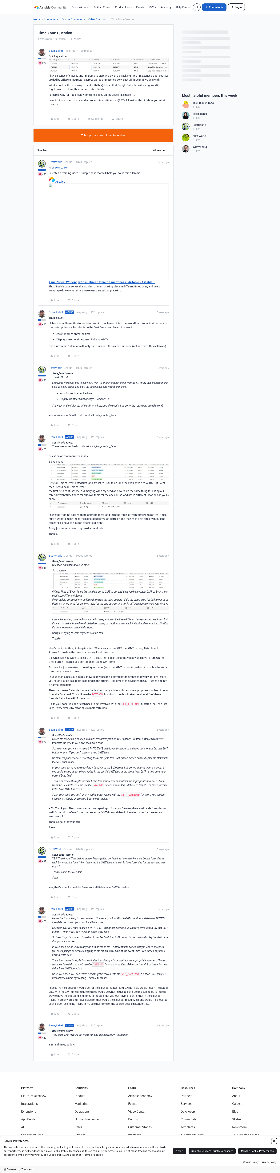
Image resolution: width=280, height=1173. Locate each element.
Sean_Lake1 (56, 50)
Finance (80, 1135)
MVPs (152, 7)
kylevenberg (200, 147)
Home (36, 19)
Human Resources (87, 1119)
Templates (188, 1127)
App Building (29, 1119)
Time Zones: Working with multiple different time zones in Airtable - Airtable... (102, 282)
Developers (188, 1111)
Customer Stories (140, 1127)
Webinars (134, 1135)
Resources (188, 1088)
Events (140, 7)
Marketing (81, 1104)
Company (238, 1088)
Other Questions (98, 19)
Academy (165, 7)
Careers (237, 1104)
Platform (27, 1088)
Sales (78, 1127)
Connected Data (32, 1135)
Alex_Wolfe (199, 136)
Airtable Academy (140, 1096)
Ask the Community (73, 19)
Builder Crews (102, 7)
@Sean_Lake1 (60, 167)
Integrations (29, 1104)
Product (80, 1096)
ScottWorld (55, 162)
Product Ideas (123, 7)
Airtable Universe (192, 1135)
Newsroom (239, 1127)
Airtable (60, 181)
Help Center (183, 7)
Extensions (28, 1111)
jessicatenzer (200, 114)
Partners (186, 1096)
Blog (235, 1111)
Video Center (136, 1111)
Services (186, 1104)
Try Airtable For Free (245, 1135)
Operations (82, 1111)
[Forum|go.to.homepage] (50, 7)
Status (236, 1119)
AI (22, 1127)
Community (51, 19)
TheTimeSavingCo (203, 102)
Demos (133, 1119)
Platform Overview (33, 1096)
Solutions (81, 1088)
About (236, 1096)
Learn (132, 1088)
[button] (214, 7)
